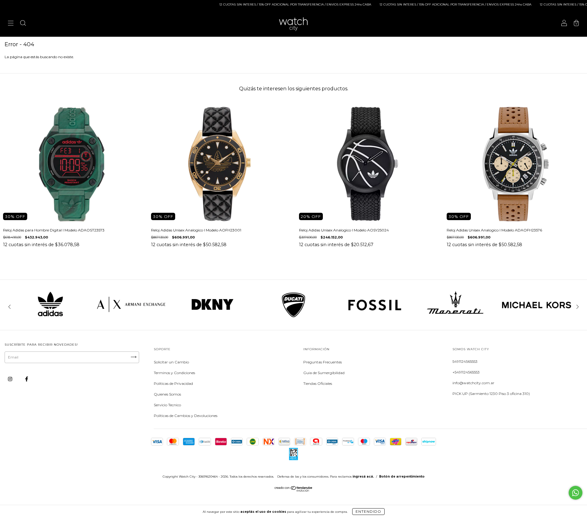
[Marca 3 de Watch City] (212, 318)
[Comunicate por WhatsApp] (575, 493)
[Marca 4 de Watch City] (293, 318)
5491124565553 (465, 361)
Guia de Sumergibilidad (324, 372)
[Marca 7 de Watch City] (536, 318)
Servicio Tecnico (167, 405)
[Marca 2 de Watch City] (131, 318)
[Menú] (11, 23)
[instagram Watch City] (11, 379)
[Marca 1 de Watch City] (50, 318)
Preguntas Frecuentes (322, 362)
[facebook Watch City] (26, 379)
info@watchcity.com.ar (473, 383)
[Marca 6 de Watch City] (455, 318)
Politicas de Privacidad (173, 383)
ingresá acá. (363, 477)
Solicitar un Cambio (171, 362)
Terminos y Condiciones (174, 372)
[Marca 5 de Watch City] (374, 318)
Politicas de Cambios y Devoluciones (185, 415)
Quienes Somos (167, 394)
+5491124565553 (466, 372)
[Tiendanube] (294, 490)
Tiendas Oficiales (317, 383)
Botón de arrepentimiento (402, 477)
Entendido (368, 511)
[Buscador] (23, 23)
